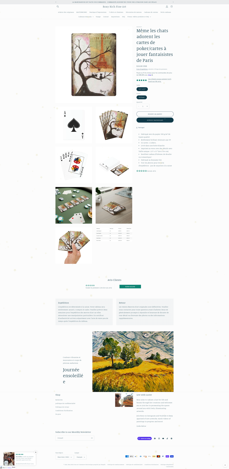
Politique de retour (62, 407)
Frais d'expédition (142, 69)
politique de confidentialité (65, 403)
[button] (57, 6)
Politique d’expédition (167, 464)
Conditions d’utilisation (152, 464)
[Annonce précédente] (56, 2)
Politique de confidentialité (134, 464)
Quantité (139, 102)
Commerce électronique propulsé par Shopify (92, 464)
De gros (58, 414)
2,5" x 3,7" (142, 89)
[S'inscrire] (91, 438)
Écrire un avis (130, 286)
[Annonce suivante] (173, 2)
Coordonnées (170, 466)
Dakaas (13, 467)
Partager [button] (141, 127)
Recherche (59, 400)
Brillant (142, 97)
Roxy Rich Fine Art (73, 464)
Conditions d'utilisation (64, 410)
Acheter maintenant (155, 120)
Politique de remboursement (116, 464)
